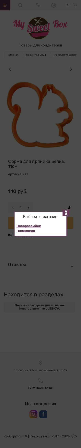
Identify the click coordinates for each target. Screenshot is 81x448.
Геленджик (26, 231)
